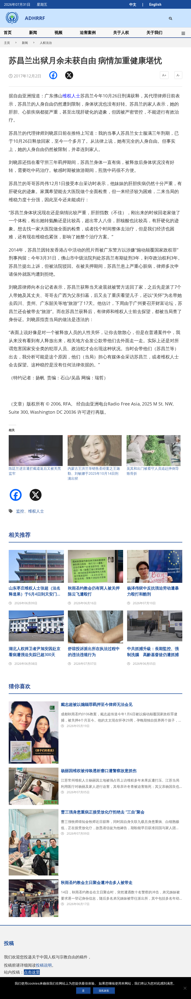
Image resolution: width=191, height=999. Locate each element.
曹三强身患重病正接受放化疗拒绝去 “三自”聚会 (102, 812)
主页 (7, 43)
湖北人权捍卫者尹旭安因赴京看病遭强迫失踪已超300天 (34, 651)
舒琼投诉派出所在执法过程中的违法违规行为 (94, 651)
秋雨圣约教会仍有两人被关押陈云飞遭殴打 (94, 591)
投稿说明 (44, 965)
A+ (164, 75)
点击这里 (32, 972)
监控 (20, 511)
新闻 (25, 43)
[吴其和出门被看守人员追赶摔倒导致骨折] (154, 450)
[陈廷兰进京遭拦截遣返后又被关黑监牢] (36, 450)
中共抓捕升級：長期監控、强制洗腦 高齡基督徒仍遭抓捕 (153, 651)
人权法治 (46, 43)
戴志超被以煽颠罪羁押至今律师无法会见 (97, 704)
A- (178, 75)
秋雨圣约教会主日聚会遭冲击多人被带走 (97, 882)
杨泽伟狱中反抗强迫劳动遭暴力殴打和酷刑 (153, 591)
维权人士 (71, 96)
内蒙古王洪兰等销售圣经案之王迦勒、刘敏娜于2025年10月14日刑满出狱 (94, 473)
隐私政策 (104, 990)
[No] (184, 988)
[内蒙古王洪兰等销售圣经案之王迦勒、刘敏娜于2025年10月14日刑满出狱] (95, 450)
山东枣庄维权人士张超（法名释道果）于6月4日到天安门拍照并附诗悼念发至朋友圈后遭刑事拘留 (35, 591)
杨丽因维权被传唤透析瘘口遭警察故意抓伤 (99, 770)
